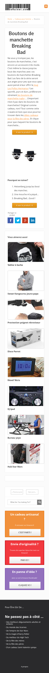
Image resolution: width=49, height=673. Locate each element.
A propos (24, 666)
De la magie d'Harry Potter (17, 634)
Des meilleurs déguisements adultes (22, 622)
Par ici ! (25, 560)
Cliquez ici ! (24, 585)
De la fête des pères (15, 644)
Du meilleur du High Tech (17, 637)
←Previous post (16, 492)
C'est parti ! (24, 532)
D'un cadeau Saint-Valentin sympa (21, 647)
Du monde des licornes (16, 627)
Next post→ (32, 492)
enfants (9, 624)
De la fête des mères (15, 640)
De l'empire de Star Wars (17, 630)
